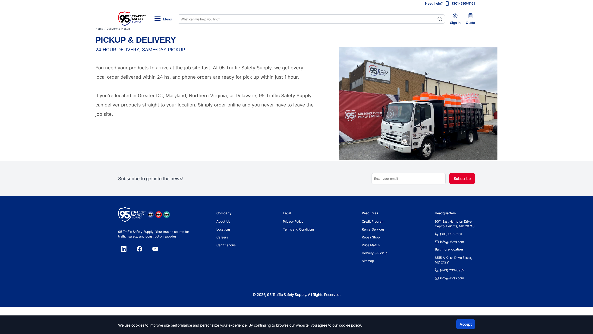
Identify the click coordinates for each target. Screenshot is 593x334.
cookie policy (350, 325)
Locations (223, 229)
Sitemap (368, 261)
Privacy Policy (293, 221)
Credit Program (373, 221)
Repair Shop (371, 237)
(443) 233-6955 (452, 270)
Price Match (370, 245)
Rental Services (373, 229)
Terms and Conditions (299, 229)
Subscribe (462, 178)
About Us (223, 221)
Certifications (226, 245)
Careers (222, 237)
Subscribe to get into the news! (150, 178)
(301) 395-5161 (451, 234)
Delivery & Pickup (375, 253)
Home (99, 28)
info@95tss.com (452, 242)
